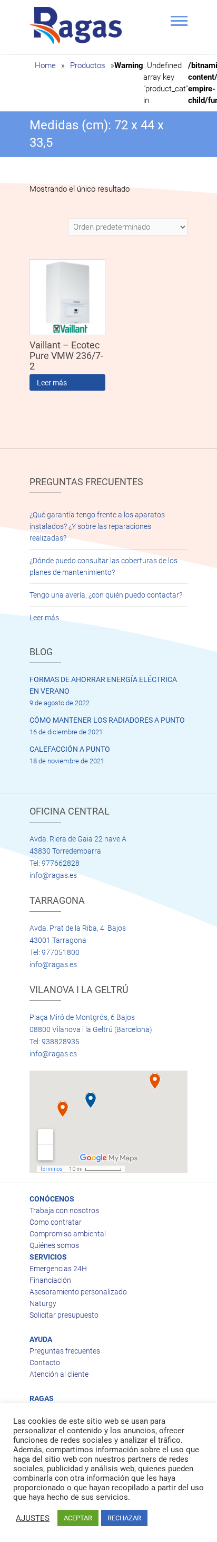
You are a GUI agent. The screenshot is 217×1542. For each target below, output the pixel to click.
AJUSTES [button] (33, 1518)
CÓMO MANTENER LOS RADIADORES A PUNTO (107, 720)
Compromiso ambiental (67, 1233)
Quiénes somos (54, 1245)
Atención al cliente (58, 1374)
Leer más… (46, 617)
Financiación (50, 1280)
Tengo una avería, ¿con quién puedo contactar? (105, 595)
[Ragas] (78, 25)
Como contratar (55, 1222)
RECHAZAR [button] (124, 1518)
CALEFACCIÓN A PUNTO (69, 749)
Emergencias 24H (58, 1268)
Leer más (52, 383)
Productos (87, 65)
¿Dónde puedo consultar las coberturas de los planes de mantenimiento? (103, 566)
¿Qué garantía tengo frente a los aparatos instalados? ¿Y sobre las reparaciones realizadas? (97, 526)
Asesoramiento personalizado (78, 1292)
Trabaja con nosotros (64, 1210)
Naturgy (42, 1303)
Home (45, 65)
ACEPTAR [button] (78, 1518)
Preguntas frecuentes (64, 1351)
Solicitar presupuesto (63, 1315)
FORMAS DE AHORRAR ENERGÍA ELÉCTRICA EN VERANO (103, 685)
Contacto (44, 1362)
